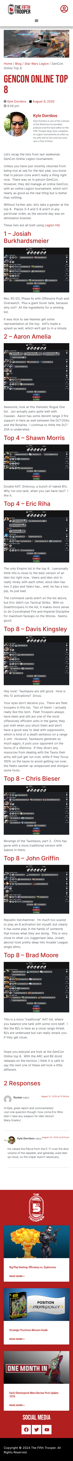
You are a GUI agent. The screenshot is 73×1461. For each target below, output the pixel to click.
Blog (18, 63)
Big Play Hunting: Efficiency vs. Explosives (32, 1267)
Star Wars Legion (37, 63)
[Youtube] (46, 1429)
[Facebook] (26, 1429)
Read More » (17, 1276)
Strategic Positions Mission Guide (28, 1330)
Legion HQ (52, 225)
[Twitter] (36, 1429)
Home (8, 63)
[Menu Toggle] (36, 20)
